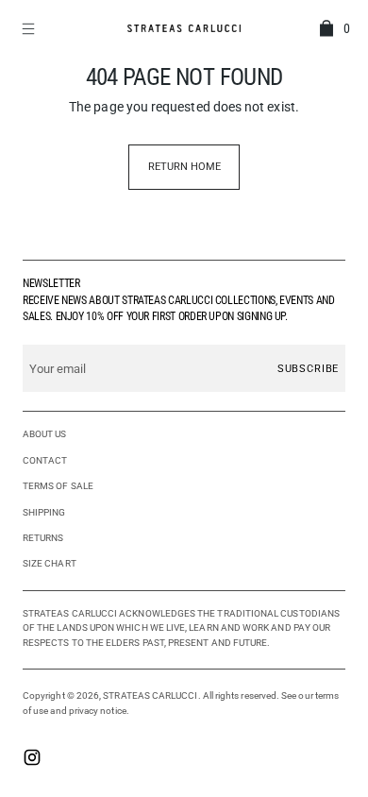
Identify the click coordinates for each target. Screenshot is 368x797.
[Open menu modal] (30, 28)
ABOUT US (45, 434)
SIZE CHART (49, 563)
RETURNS (43, 538)
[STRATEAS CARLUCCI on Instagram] (32, 759)
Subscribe (308, 369)
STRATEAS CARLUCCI (150, 695)
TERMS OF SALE (58, 486)
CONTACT (45, 460)
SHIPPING (44, 512)
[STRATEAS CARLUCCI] (184, 28)
